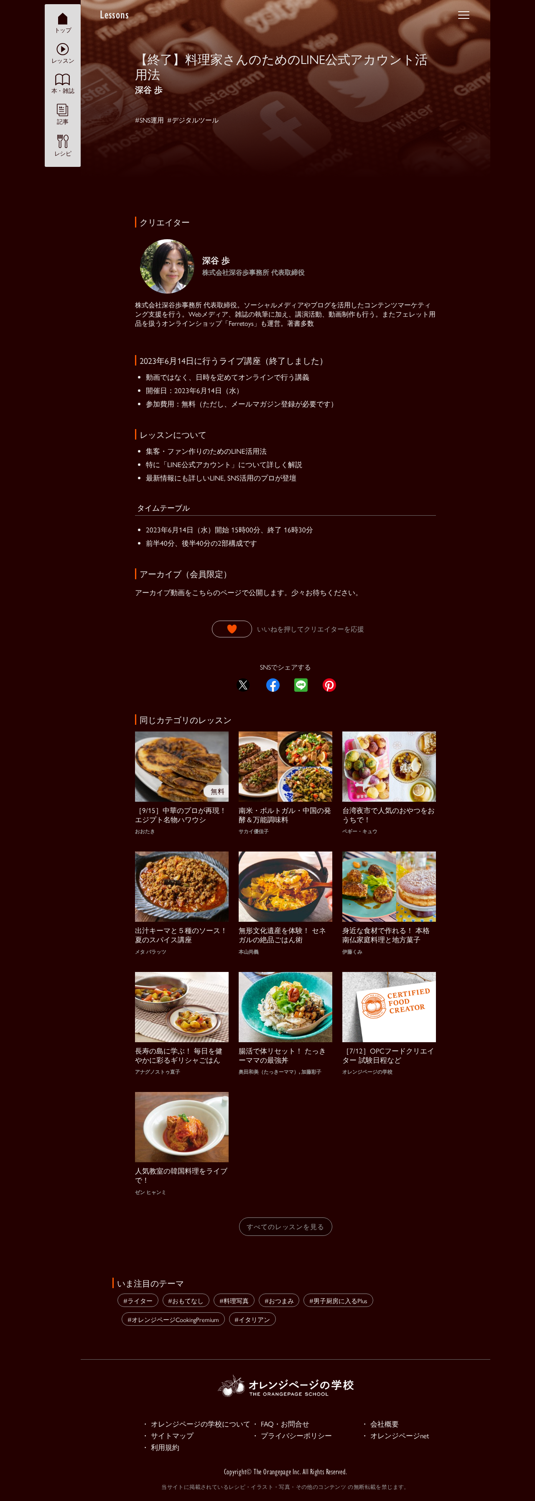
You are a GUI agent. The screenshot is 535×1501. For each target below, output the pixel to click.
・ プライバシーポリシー (292, 1435)
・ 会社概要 (380, 1424)
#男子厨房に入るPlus (338, 1300)
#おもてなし (186, 1300)
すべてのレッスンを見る (286, 1226)
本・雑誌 (62, 90)
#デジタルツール (193, 120)
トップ (62, 29)
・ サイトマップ (168, 1435)
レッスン (62, 60)
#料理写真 (234, 1300)
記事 (62, 121)
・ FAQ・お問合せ (280, 1424)
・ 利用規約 (160, 1447)
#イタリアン (252, 1319)
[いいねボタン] (232, 629)
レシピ (62, 153)
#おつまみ (279, 1300)
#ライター (138, 1300)
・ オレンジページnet (395, 1435)
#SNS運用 (149, 120)
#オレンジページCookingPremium (173, 1319)
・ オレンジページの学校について (196, 1424)
